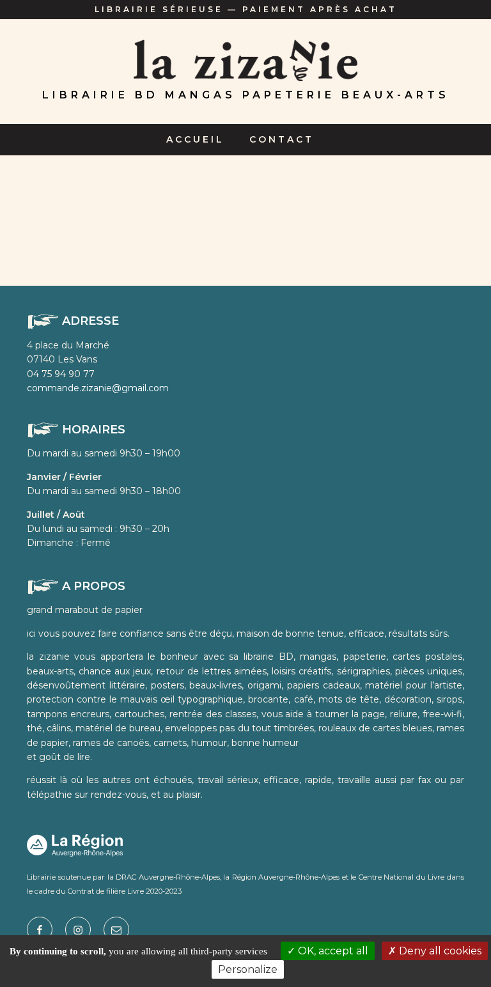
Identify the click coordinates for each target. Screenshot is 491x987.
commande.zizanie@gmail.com (98, 388)
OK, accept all (331, 951)
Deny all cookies (438, 951)
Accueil (195, 139)
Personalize (247, 969)
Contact (281, 139)
